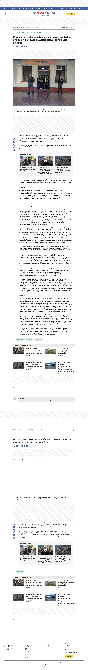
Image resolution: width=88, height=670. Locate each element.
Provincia (14, 8)
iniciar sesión (40, 392)
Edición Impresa (64, 8)
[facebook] (19, 46)
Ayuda (52, 663)
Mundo (23, 8)
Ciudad (9, 8)
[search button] (5, 9)
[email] (24, 46)
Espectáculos (46, 8)
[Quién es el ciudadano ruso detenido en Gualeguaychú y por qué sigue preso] (18, 365)
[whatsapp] (17, 46)
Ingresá (81, 14)
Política (40, 8)
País (19, 8)
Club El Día (80, 8)
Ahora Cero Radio (73, 8)
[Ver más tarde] (14, 46)
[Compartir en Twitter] (22, 46)
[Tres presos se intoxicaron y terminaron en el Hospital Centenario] (50, 350)
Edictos (53, 8)
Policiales (34, 8)
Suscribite (71, 14)
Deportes (28, 8)
